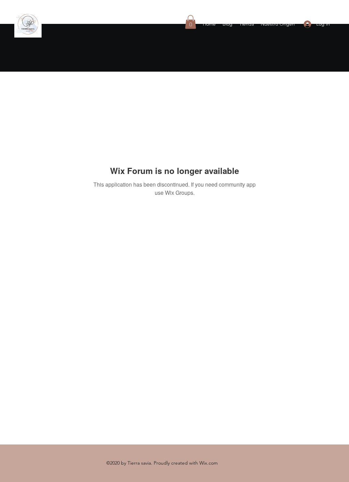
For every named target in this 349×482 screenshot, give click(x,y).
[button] (190, 22)
